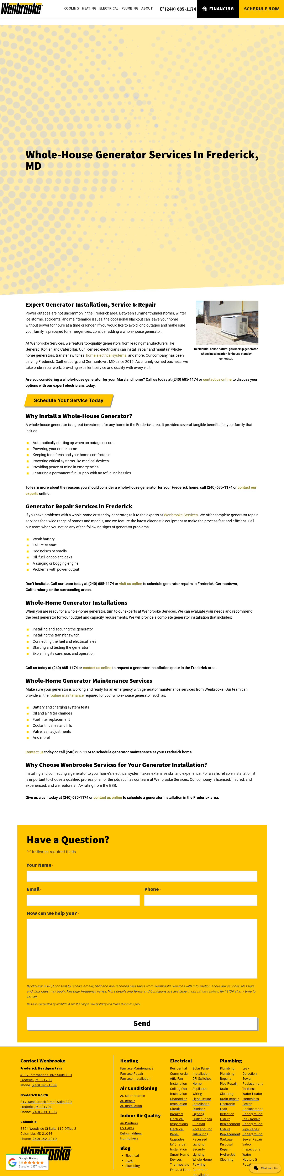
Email (34, 889)
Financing (221, 9)
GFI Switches (202, 1079)
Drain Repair (229, 1099)
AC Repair (127, 1101)
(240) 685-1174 (180, 9)
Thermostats (179, 1165)
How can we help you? (53, 913)
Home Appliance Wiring (200, 1089)
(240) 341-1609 (44, 1085)
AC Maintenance (132, 1096)
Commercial (179, 1074)
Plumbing (132, 1166)
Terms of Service (122, 1004)
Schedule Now (261, 9)
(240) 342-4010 (44, 1139)
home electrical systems (106, 355)
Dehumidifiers (131, 1133)
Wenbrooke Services (27, 8)
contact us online (217, 379)
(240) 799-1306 (44, 1112)
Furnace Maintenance (136, 1068)
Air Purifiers (129, 1123)
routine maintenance (66, 695)
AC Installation (131, 1106)
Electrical (132, 1156)
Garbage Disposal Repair (226, 1144)
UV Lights (127, 1128)
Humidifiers (129, 1138)
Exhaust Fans (180, 1170)
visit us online (130, 583)
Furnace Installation (135, 1079)
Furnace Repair (131, 1074)
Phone (152, 889)
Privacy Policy (97, 1004)
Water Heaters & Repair (249, 1160)
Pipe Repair (228, 1084)
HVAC (129, 1161)
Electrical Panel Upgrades (177, 1134)
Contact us (34, 752)
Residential (178, 1068)
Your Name (40, 865)
